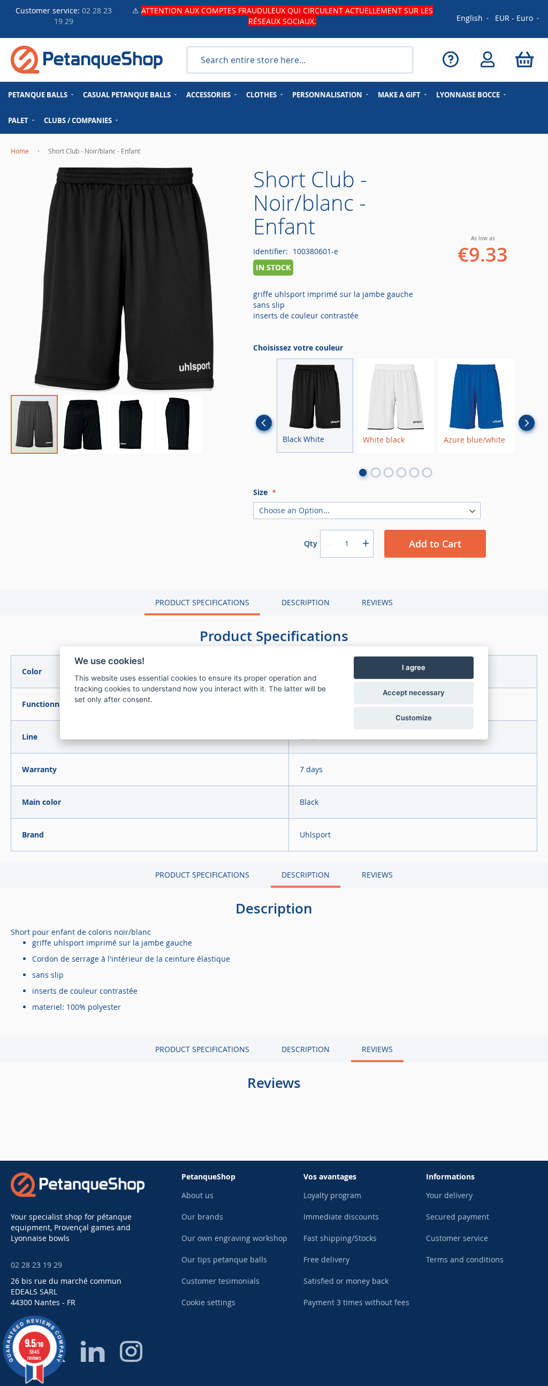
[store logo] (87, 59)
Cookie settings (208, 1302)
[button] (518, 19)
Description (305, 602)
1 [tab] (363, 472)
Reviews (377, 602)
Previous (264, 423)
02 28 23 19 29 (36, 1265)
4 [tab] (401, 472)
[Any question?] (450, 60)
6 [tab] (427, 472)
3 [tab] (388, 472)
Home (20, 151)
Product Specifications (202, 602)
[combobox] (300, 60)
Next (527, 423)
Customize (413, 717)
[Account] (487, 60)
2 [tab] (375, 472)
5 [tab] (414, 472)
